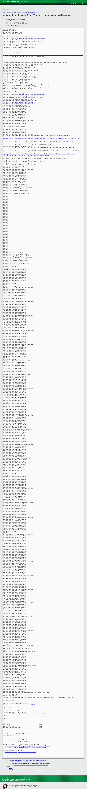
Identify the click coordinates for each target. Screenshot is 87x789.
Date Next (10, 12)
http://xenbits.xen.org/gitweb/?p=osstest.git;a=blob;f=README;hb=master (26, 747)
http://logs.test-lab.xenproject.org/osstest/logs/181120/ (19, 704)
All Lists (7, 9)
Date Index (27, 12)
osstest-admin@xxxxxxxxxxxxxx (27, 20)
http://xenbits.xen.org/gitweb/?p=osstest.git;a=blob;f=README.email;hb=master (27, 746)
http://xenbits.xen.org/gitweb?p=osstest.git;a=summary (20, 752)
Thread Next (22, 12)
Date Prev (5, 12)
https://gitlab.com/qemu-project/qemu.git (21, 46)
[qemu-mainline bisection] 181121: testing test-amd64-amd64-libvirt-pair (29, 762)
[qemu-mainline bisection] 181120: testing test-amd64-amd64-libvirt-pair (29, 760)
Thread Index (34, 12)
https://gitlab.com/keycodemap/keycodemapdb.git (32, 38)
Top (3, 9)
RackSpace (27, 785)
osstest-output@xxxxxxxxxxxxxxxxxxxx (16, 19)
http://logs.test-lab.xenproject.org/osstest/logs (19, 741)
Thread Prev (16, 12)
